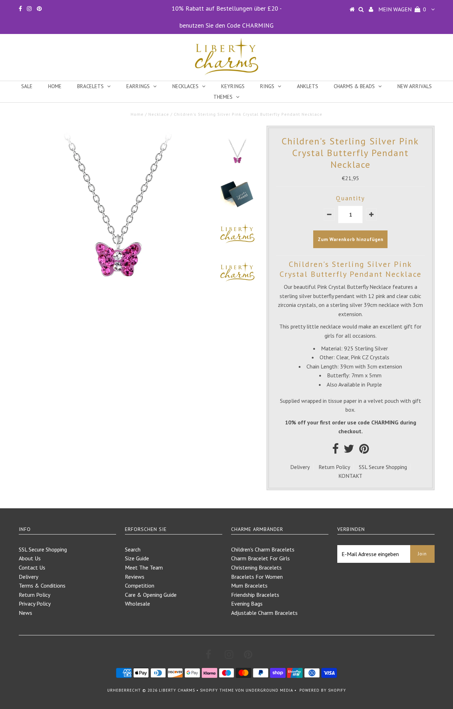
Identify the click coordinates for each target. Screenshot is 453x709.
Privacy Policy (35, 603)
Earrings (138, 86)
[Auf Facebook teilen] (335, 450)
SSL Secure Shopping (383, 466)
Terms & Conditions (42, 585)
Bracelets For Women (257, 576)
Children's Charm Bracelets (262, 549)
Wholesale (137, 603)
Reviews (134, 576)
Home (55, 86)
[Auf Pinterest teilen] (364, 450)
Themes (223, 96)
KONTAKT (350, 475)
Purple (374, 384)
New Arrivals (414, 86)
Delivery (300, 466)
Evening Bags (247, 603)
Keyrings (233, 86)
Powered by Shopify (322, 690)
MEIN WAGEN (402, 9)
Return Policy (334, 466)
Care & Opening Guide (151, 594)
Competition (139, 585)
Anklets (307, 86)
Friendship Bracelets (255, 594)
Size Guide (137, 558)
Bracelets (90, 86)
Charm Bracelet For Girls (260, 558)
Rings (267, 86)
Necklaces (185, 86)
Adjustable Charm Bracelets (264, 612)
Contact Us (32, 567)
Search (133, 549)
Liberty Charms (177, 690)
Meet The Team (144, 567)
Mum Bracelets (249, 585)
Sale (27, 86)
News (25, 612)
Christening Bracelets (256, 567)
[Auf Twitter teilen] (349, 450)
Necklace (158, 114)
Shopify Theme (217, 690)
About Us (30, 558)
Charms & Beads (354, 86)
